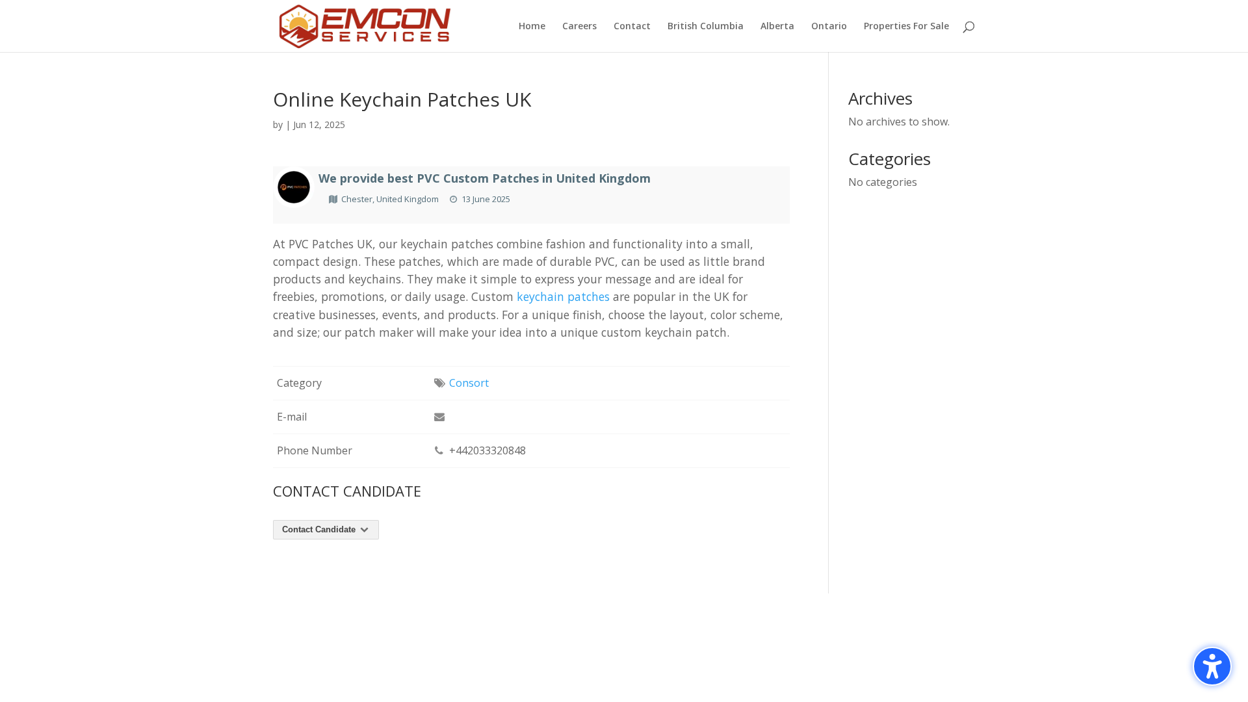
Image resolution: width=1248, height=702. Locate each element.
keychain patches (563, 296)
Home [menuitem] (532, 26)
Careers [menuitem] (579, 26)
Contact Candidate (320, 529)
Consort (469, 383)
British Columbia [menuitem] (706, 26)
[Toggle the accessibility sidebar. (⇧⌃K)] (1212, 666)
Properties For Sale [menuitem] (906, 26)
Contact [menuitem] (632, 26)
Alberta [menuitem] (777, 26)
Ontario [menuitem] (829, 26)
